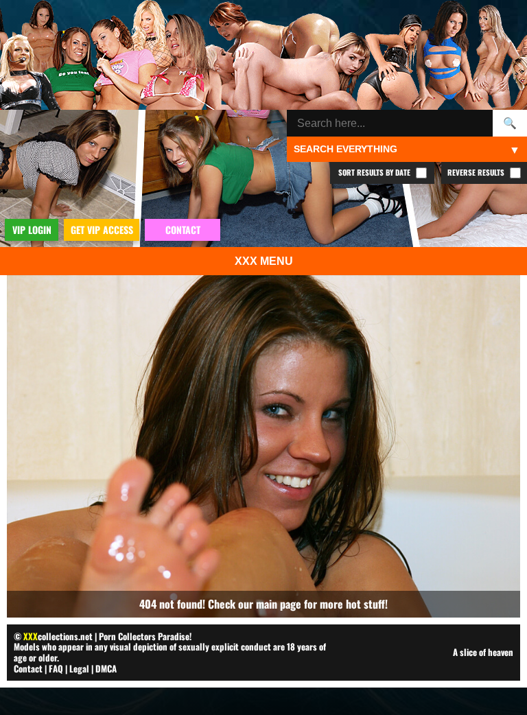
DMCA (106, 668)
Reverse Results (476, 172)
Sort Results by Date (375, 172)
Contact (28, 668)
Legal (79, 668)
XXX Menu (264, 261)
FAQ (56, 668)
